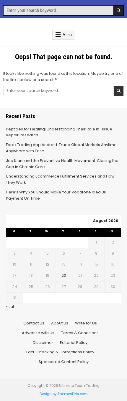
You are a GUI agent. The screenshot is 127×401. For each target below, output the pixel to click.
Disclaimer (43, 342)
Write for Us (86, 323)
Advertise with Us (38, 333)
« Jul (10, 306)
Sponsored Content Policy (64, 361)
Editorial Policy (73, 342)
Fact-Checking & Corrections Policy (60, 352)
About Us (59, 323)
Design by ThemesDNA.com (64, 394)
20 (63, 275)
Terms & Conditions (80, 333)
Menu (67, 34)
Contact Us (33, 323)
